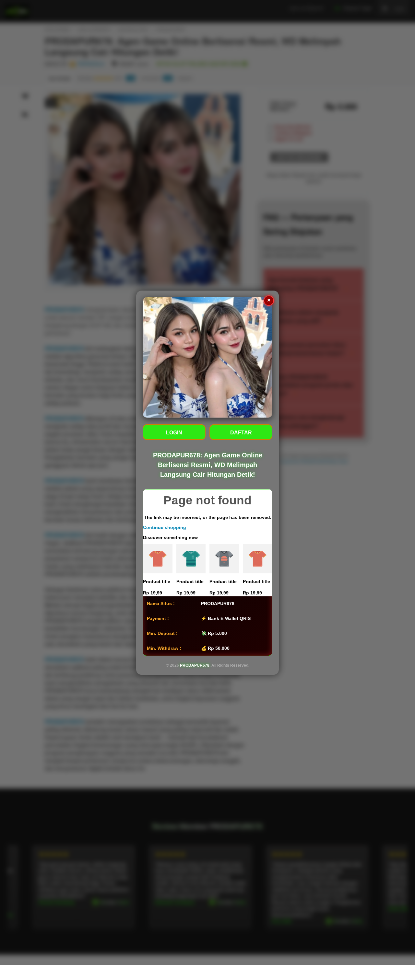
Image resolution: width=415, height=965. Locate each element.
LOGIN (174, 432)
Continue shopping (164, 527)
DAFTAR (241, 432)
